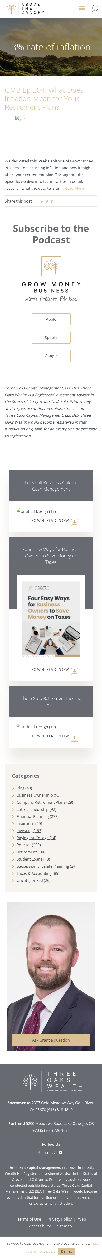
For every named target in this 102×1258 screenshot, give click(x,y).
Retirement (27, 852)
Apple (51, 319)
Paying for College (33, 837)
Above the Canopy (24, 8)
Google (51, 355)
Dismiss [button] (66, 1251)
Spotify (51, 337)
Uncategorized (30, 880)
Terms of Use (29, 1219)
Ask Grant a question (51, 1040)
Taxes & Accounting (34, 873)
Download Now (50, 520)
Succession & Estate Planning (43, 866)
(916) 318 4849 (60, 1109)
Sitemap (64, 1226)
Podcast (24, 845)
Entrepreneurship (33, 809)
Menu (82, 10)
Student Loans (29, 859)
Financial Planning (33, 816)
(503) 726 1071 (57, 1130)
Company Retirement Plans (41, 802)
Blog (20, 788)
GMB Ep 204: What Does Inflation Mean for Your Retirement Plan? (44, 98)
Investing (25, 830)
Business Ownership (35, 795)
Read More (74, 188)
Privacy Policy (59, 1219)
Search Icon (94, 8)
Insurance (25, 823)
